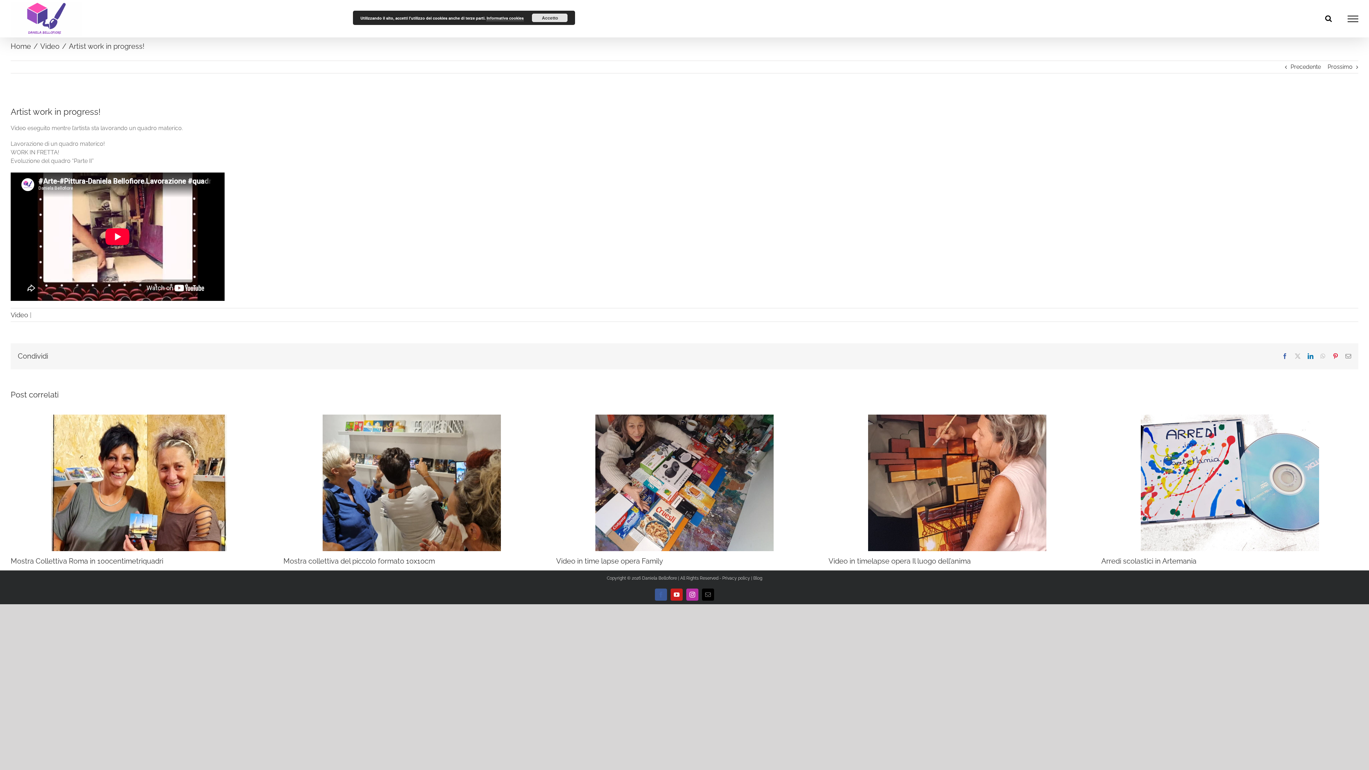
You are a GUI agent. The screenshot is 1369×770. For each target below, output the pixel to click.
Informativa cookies (505, 18)
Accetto (550, 18)
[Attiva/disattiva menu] (1353, 19)
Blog (757, 578)
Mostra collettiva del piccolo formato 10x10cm (359, 561)
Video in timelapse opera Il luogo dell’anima (900, 561)
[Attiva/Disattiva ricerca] (1328, 18)
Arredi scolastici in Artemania (1148, 561)
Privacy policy (736, 578)
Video (19, 315)
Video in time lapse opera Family (609, 561)
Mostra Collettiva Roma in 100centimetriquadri (87, 561)
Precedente (1306, 66)
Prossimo (1340, 66)
